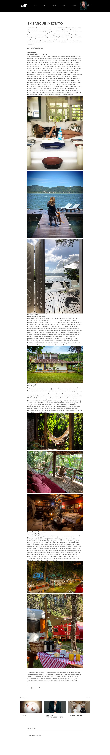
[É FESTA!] (31, 707)
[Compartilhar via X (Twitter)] (31, 688)
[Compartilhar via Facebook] (28, 688)
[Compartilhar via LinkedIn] (35, 688)
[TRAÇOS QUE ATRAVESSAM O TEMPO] (55, 707)
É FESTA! (25, 715)
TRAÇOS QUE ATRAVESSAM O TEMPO (54, 716)
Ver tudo (88, 697)
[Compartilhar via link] (39, 688)
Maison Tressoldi (76, 715)
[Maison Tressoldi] (79, 707)
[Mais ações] (82, 19)
